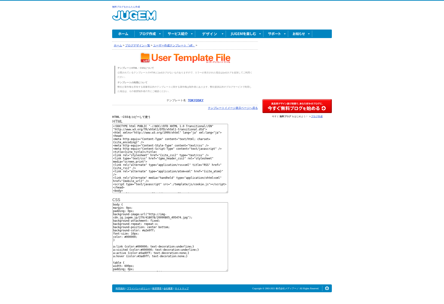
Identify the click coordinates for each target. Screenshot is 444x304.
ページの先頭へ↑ (327, 288)
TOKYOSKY (196, 100)
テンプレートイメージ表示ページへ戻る (233, 108)
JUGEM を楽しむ (244, 34)
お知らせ (300, 34)
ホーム (123, 34)
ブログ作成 (149, 34)
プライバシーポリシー (138, 288)
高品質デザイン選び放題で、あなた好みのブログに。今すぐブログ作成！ (297, 106)
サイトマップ (182, 288)
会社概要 (168, 288)
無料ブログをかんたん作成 (126, 7)
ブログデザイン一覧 (137, 45)
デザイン (210, 34)
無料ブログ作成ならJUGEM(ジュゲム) (134, 18)
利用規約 (120, 288)
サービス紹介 (179, 34)
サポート (275, 34)
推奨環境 (156, 288)
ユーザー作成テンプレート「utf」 (174, 45)
